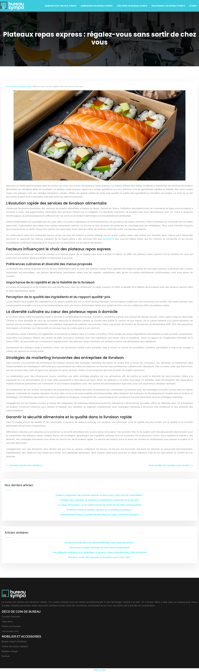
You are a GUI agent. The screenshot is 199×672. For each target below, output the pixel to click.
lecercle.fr (108, 239)
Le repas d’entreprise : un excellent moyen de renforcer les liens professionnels (99, 505)
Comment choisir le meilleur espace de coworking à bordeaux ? (99, 509)
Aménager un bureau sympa (97, 5)
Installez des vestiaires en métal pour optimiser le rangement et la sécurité (99, 500)
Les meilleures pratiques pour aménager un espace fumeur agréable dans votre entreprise (99, 552)
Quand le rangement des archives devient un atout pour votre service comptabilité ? (99, 495)
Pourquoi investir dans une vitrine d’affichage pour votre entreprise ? (100, 542)
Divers (193, 5)
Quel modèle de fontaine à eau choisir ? (169, 465)
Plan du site (100, 670)
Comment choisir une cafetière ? (26, 465)
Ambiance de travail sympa (60, 5)
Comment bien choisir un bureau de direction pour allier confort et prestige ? (99, 514)
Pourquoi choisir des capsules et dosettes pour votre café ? (99, 557)
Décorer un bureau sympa (132, 5)
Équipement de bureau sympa (168, 5)
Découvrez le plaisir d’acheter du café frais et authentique (99, 547)
